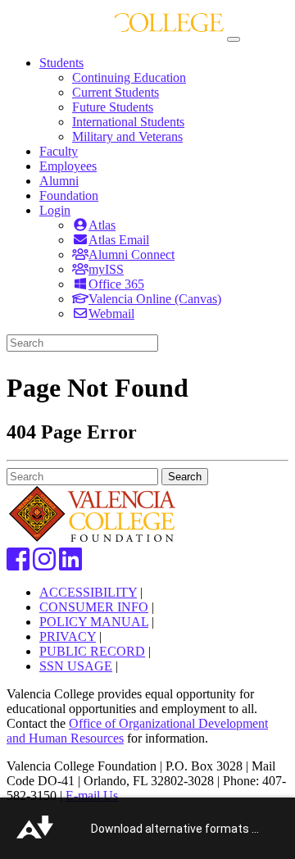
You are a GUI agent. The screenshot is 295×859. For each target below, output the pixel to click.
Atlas (102, 225)
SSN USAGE (75, 666)
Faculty (58, 151)
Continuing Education (129, 77)
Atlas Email (118, 240)
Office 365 (116, 284)
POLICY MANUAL (93, 622)
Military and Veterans (127, 136)
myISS (106, 269)
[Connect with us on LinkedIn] (70, 564)
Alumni (59, 181)
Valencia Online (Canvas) (154, 299)
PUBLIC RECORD (92, 651)
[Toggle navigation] (233, 39)
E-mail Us (92, 795)
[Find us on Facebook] (18, 564)
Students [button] (61, 63)
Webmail (111, 313)
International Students (128, 122)
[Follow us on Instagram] (44, 564)
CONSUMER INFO (93, 607)
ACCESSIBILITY (88, 592)
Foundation (68, 195)
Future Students (112, 107)
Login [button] (54, 210)
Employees (68, 166)
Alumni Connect (131, 254)
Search (185, 476)
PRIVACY (67, 636)
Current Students (115, 92)
